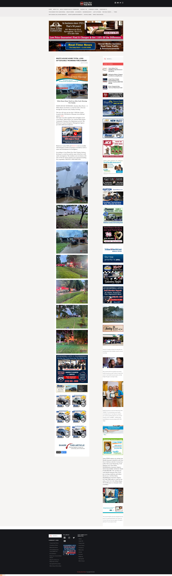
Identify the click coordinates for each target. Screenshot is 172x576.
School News (88, 14)
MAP (62, 116)
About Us (56, 9)
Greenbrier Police (54, 545)
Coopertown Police (54, 543)
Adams (80, 538)
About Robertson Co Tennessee (69, 9)
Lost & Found (97, 12)
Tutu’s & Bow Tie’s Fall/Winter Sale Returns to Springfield (115, 70)
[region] (113, 95)
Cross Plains (81, 545)
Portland (81, 554)
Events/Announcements (75, 14)
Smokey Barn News (81, 572)
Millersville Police (54, 547)
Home (50, 9)
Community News (93, 9)
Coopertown (81, 543)
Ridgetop (81, 556)
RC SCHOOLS (53, 553)
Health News (70, 12)
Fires (115, 12)
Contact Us (83, 9)
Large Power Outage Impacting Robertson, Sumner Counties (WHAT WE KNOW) (115, 81)
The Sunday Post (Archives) (57, 12)
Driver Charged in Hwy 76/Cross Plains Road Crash (115, 87)
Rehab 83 (74, 146)
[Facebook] (115, 2)
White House (82, 561)
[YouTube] (65, 541)
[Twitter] (120, 2)
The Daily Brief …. (107, 12)
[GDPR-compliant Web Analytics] (2, 575)
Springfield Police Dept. (55, 563)
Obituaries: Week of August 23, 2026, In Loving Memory (115, 75)
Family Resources (98, 14)
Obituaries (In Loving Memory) (58, 14)
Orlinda (80, 552)
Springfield (81, 558)
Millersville (81, 549)
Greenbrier (81, 547)
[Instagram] (122, 2)
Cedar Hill (81, 541)
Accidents (78, 12)
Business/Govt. (87, 12)
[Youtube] (118, 2)
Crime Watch (103, 9)
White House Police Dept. (56, 566)
